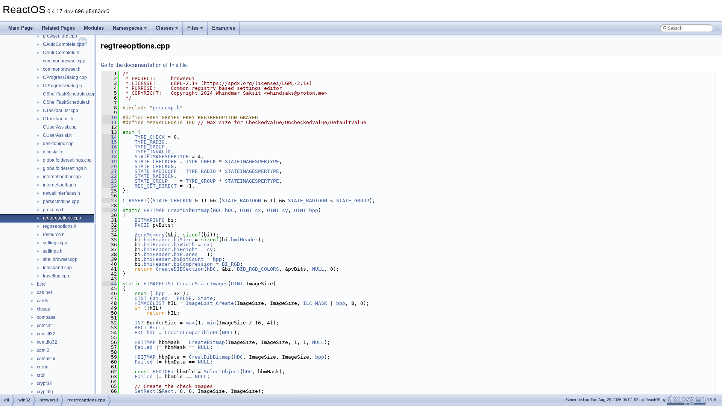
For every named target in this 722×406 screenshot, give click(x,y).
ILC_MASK (315, 303)
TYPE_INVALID (153, 152)
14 (109, 137)
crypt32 (44, 383)
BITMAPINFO (150, 220)
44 (109, 283)
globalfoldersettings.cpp (67, 160)
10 (109, 117)
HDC (217, 210)
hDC (229, 210)
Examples (223, 28)
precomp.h (54, 209)
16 (109, 147)
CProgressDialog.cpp (65, 77)
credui (43, 367)
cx (258, 210)
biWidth (184, 244)
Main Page (20, 28)
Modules (94, 28)
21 (109, 171)
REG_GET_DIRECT (156, 186)
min (211, 323)
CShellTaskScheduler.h (67, 102)
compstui (46, 358)
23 (109, 181)
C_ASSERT (135, 200)
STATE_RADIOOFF (156, 171)
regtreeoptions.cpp (62, 218)
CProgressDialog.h (62, 85)
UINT (246, 210)
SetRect (145, 391)
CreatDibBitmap (189, 210)
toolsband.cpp (57, 267)
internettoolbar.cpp (62, 176)
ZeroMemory (150, 235)
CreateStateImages (202, 283)
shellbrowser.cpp (60, 259)
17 (109, 152)
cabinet (44, 292)
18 (109, 156)
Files (193, 28)
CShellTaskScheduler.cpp (69, 94)
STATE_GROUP (151, 181)
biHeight (186, 249)
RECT (141, 327)
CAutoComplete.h (61, 52)
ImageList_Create (210, 303)
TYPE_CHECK (150, 137)
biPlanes (186, 254)
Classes (165, 28)
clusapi (44, 309)
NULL (318, 269)
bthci (42, 284)
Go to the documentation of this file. (144, 65)
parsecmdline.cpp (61, 201)
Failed (159, 298)
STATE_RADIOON (154, 176)
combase (46, 317)
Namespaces (127, 28)
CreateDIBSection (180, 269)
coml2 (43, 350)
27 (109, 200)
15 (109, 142)
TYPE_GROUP (150, 147)
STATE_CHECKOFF (156, 161)
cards (42, 300)
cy (285, 210)
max (190, 323)
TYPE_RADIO (150, 142)
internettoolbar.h (59, 185)
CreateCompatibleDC (192, 332)
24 (109, 186)
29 (109, 210)
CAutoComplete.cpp (63, 44)
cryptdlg (45, 391)
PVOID (142, 225)
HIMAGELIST (159, 283)
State (205, 298)
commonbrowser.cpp (64, 61)
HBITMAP (154, 210)
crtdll (42, 375)
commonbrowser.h (61, 69)
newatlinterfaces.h (61, 193)
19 (109, 161)
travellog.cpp (56, 276)
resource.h (54, 234)
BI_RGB (231, 264)
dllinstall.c (53, 152)
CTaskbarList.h (58, 118)
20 (109, 166)
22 (109, 176)
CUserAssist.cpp (60, 127)
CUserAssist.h (57, 135)
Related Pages (58, 28)
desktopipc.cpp (58, 143)
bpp (313, 210)
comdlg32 (47, 342)
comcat (44, 325)
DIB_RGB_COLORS (258, 269)
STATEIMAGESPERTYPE (162, 156)
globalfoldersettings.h (65, 168)
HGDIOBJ (163, 371)
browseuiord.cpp (60, 36)
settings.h (52, 251)
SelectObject (222, 371)
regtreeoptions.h (59, 226)
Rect (156, 327)
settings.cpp (55, 242)
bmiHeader (157, 239)
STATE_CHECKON (154, 166)
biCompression (193, 264)
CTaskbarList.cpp (60, 110)
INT (139, 323)
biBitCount (189, 259)
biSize (183, 239)
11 (109, 122)
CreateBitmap (207, 342)
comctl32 (46, 333)
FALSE (184, 298)
